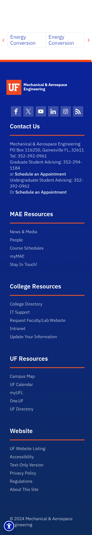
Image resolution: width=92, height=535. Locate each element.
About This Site (24, 489)
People (16, 240)
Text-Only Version (26, 465)
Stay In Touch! (23, 264)
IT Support (20, 312)
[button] (9, 526)
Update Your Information (33, 336)
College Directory (26, 304)
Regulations (21, 481)
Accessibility (22, 456)
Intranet (17, 328)
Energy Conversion (23, 39)
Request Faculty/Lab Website (37, 320)
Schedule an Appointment (40, 174)
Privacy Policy (23, 473)
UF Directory (21, 409)
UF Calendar (21, 384)
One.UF (17, 401)
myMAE (17, 256)
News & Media (23, 231)
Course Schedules (27, 248)
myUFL (16, 392)
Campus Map (22, 376)
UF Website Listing (27, 448)
